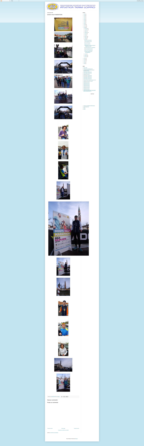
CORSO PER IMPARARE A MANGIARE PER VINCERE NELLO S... (90, 91)
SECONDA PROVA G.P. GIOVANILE (89, 47)
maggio (85, 37)
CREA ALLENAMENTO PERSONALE (89, 105)
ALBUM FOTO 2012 (87, 82)
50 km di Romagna (87, 42)
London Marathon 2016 (88, 41)
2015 (84, 58)
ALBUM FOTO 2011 (87, 83)
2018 (84, 24)
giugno (85, 36)
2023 (84, 18)
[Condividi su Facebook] (66, 396)
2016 (84, 27)
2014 (84, 59)
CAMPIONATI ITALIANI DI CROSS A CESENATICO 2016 (89, 46)
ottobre (85, 31)
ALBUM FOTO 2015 (87, 74)
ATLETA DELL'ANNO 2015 (88, 73)
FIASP (84, 109)
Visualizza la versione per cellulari (63, 430)
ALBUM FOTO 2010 (87, 84)
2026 (84, 14)
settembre (86, 32)
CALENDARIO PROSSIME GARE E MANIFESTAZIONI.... (89, 70)
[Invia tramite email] (63, 396)
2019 (84, 23)
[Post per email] (61, 396)
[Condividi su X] (65, 396)
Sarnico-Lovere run (87, 44)
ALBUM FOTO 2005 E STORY (88, 81)
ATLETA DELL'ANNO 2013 (88, 76)
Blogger (76, 438)
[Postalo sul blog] (64, 396)
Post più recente (50, 428)
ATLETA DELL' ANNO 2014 (88, 75)
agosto (85, 33)
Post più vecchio (76, 428)
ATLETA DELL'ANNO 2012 (88, 77)
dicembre (86, 28)
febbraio (85, 55)
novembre (86, 29)
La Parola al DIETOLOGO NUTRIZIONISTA (88, 52)
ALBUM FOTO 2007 (87, 88)
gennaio (85, 56)
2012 (84, 62)
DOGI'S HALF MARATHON (88, 50)
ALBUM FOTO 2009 (87, 85)
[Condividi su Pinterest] (67, 396)
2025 (84, 15)
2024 (84, 16)
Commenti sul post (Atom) (54, 432)
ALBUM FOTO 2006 (87, 89)
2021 (84, 20)
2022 (84, 19)
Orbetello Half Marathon (88, 40)
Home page (63, 428)
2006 (84, 63)
